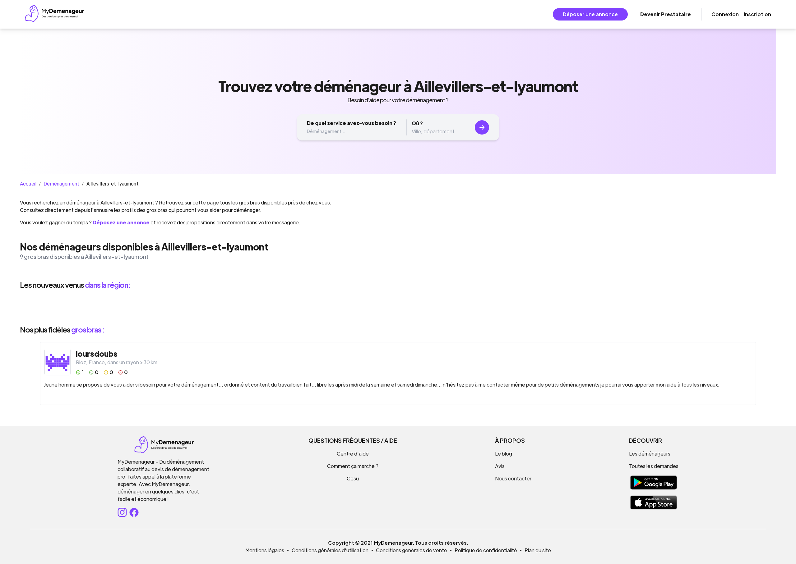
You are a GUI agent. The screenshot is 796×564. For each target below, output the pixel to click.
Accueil (28, 184)
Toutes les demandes (653, 466)
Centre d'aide (353, 453)
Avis (500, 466)
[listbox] (398, 307)
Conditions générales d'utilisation (330, 550)
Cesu (353, 478)
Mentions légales (264, 550)
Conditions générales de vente (411, 550)
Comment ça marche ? (352, 466)
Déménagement (61, 184)
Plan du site (538, 550)
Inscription (757, 14)
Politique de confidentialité (486, 550)
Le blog (503, 453)
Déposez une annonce (121, 222)
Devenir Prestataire (665, 14)
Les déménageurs (649, 453)
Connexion (725, 14)
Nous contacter (513, 478)
